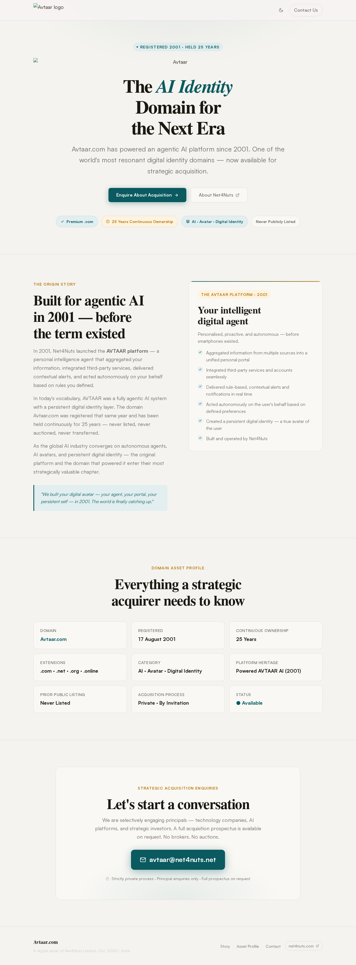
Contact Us (306, 10)
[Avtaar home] (48, 10)
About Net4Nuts (216, 195)
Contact (273, 946)
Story (225, 946)
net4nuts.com (301, 946)
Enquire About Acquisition (144, 195)
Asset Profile (248, 946)
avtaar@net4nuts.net (182, 859)
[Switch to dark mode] (281, 10)
